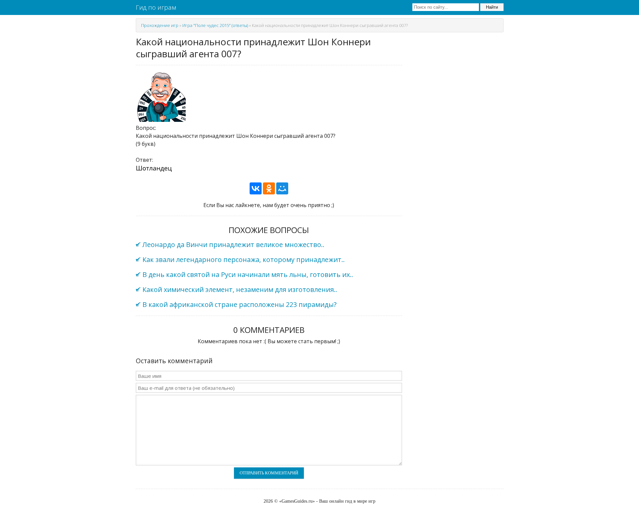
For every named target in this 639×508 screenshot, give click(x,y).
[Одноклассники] (269, 188)
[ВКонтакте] (256, 188)
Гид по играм (156, 7)
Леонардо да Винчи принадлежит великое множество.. (233, 244)
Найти (492, 7)
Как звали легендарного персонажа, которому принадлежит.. (243, 259)
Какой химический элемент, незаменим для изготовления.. (239, 289)
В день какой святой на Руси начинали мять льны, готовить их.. (247, 274)
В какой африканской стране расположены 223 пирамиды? (239, 304)
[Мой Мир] (282, 188)
